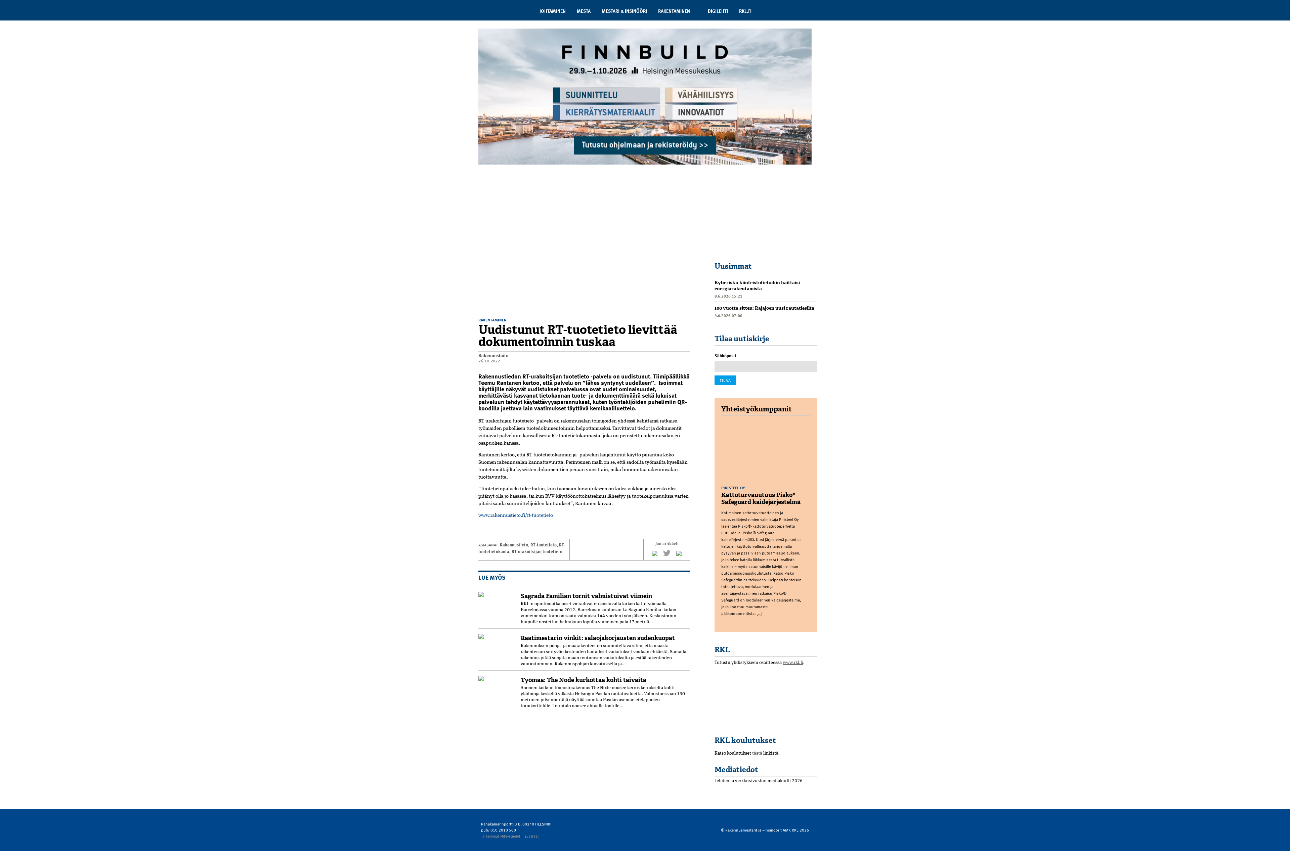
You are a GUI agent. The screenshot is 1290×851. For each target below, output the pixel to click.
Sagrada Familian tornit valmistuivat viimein (586, 596)
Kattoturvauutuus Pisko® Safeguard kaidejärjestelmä (761, 498)
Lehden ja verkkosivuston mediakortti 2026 (759, 780)
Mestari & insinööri (624, 10)
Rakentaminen (674, 10)
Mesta (584, 10)
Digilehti (718, 10)
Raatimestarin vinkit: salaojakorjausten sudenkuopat (598, 638)
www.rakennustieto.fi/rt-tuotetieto (515, 515)
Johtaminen (553, 10)
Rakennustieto (514, 544)
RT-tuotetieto (543, 544)
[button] (684, 182)
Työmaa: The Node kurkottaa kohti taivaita (583, 680)
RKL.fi (745, 10)
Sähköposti (725, 355)
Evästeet (532, 836)
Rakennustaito (493, 356)
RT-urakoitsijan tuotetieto (537, 551)
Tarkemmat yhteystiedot (500, 836)
